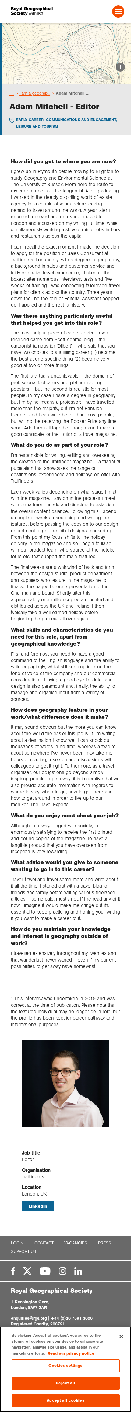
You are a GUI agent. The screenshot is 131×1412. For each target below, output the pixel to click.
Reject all (65, 1383)
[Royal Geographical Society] (32, 11)
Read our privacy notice (71, 1353)
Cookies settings (65, 1365)
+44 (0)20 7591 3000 (72, 1318)
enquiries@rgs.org (29, 1318)
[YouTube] (45, 1271)
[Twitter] (27, 1271)
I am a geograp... (34, 93)
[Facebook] (13, 1271)
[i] (66, 78)
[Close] (121, 1336)
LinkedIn (38, 1206)
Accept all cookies (65, 1400)
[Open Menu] (118, 11)
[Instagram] (62, 1271)
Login (17, 1243)
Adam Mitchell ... (73, 93)
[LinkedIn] (78, 1271)
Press (104, 1243)
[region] (65, 1369)
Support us (23, 1251)
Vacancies (75, 1243)
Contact (44, 1243)
